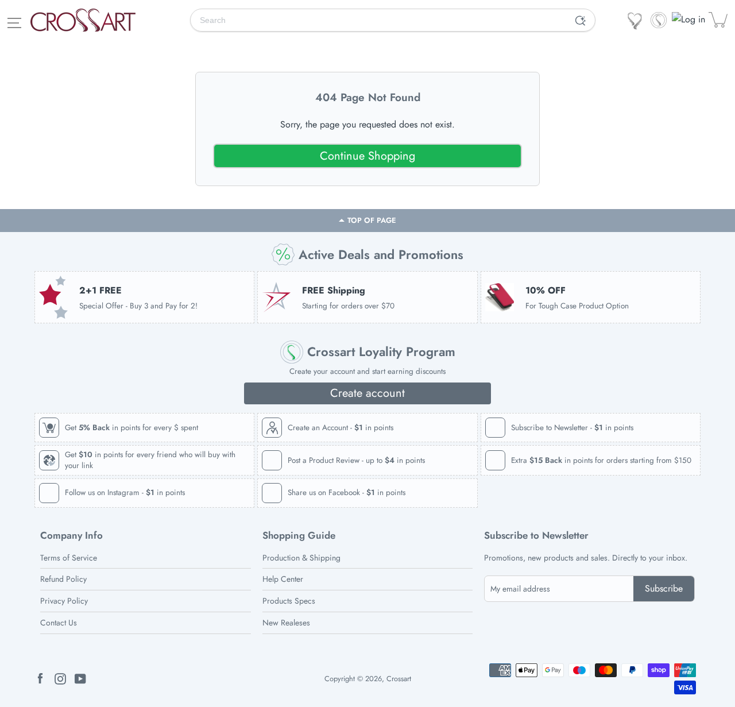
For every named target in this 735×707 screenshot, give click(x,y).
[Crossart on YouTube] (80, 678)
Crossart (398, 678)
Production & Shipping (301, 557)
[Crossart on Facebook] (40, 678)
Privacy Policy (64, 600)
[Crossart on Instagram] (60, 678)
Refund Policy (63, 579)
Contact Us (58, 622)
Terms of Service (68, 557)
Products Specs (288, 600)
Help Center (282, 579)
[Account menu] (689, 19)
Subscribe (664, 588)
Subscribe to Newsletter (536, 535)
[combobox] (378, 20)
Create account (367, 393)
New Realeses (286, 622)
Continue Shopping (367, 156)
